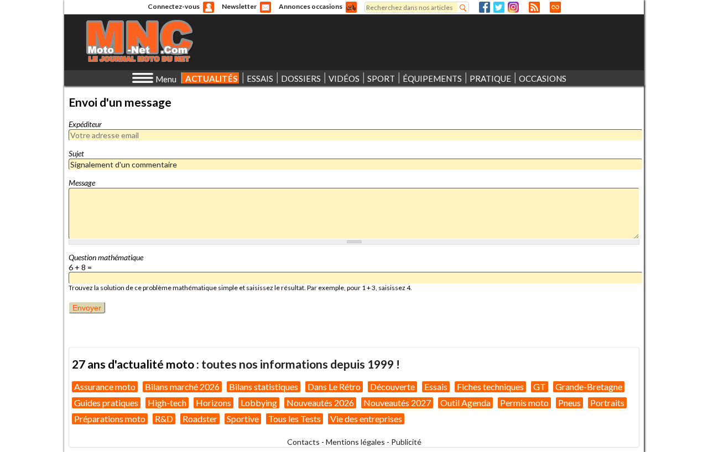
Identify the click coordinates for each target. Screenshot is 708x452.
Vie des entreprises (366, 418)
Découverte (392, 386)
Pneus (569, 402)
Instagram (513, 7)
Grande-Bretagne (588, 386)
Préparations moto (109, 418)
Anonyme (208, 7)
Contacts (303, 441)
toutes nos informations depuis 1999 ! (300, 364)
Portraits (607, 402)
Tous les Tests (294, 418)
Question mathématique (106, 257)
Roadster (200, 418)
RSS (534, 7)
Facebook (484, 7)
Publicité (406, 441)
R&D (164, 418)
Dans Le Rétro (334, 386)
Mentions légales (355, 441)
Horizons (213, 402)
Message (82, 182)
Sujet (76, 153)
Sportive (243, 418)
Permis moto (524, 402)
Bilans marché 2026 (182, 386)
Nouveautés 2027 (397, 402)
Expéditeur (85, 124)
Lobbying (259, 402)
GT (539, 386)
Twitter (498, 7)
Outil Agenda (465, 402)
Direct (555, 7)
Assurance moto (105, 386)
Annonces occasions (310, 6)
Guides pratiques (106, 402)
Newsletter (239, 6)
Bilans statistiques (263, 386)
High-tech (167, 402)
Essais (435, 386)
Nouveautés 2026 (320, 402)
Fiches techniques (490, 386)
